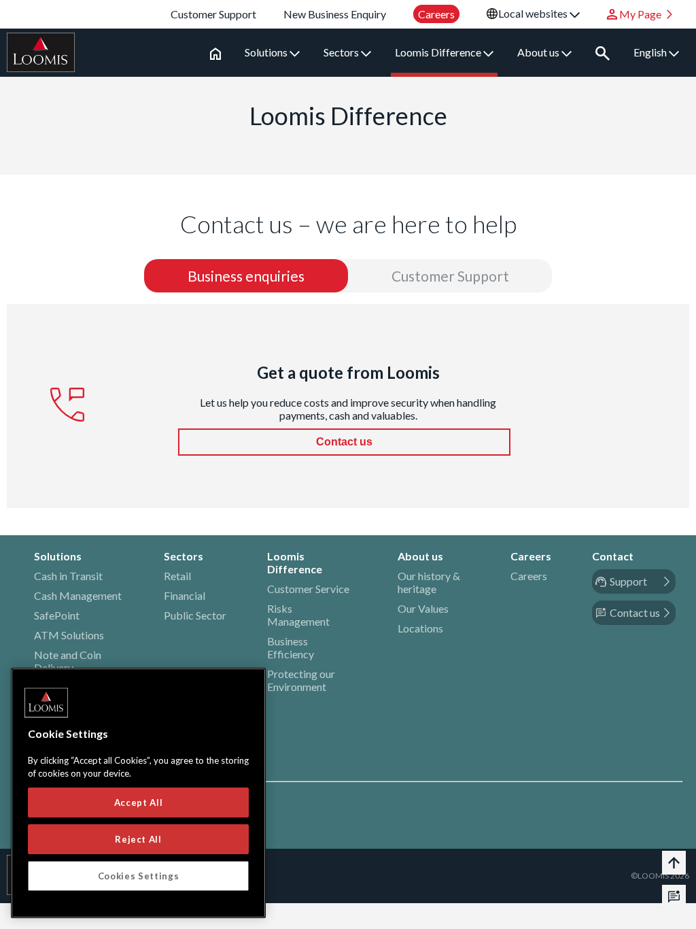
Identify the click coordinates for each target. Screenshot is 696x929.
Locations (420, 628)
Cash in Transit (68, 575)
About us (539, 52)
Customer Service (308, 588)
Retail (177, 575)
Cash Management (78, 595)
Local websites (534, 13)
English (651, 52)
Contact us (344, 441)
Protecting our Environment (301, 680)
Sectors (342, 52)
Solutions (267, 52)
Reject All (138, 839)
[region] (138, 793)
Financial (184, 595)
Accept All (138, 802)
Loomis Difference (439, 52)
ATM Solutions (69, 634)
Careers (528, 575)
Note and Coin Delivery (67, 661)
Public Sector (195, 615)
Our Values (423, 608)
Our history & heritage (429, 582)
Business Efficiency (290, 647)
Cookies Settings (138, 876)
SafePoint (57, 615)
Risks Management (298, 615)
